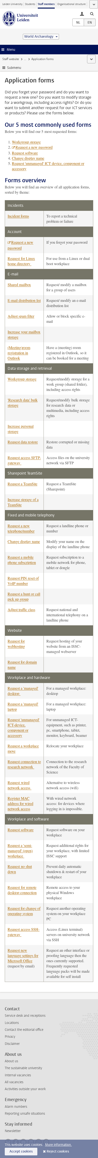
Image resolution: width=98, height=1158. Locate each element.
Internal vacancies (18, 1075)
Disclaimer (12, 1044)
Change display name (28, 158)
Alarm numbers (16, 1106)
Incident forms (18, 215)
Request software (25, 152)
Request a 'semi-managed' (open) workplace (20, 850)
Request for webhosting (16, 643)
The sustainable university (23, 1068)
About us (11, 1061)
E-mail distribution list (24, 300)
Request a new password (34, 147)
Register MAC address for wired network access (20, 803)
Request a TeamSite (22, 483)
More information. (58, 1145)
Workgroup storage (26, 141)
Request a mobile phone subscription (22, 560)
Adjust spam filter (21, 316)
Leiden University (12, 4)
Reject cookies (58, 1151)
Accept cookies (21, 1151)
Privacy (10, 1036)
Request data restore (23, 441)
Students (30, 4)
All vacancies (14, 1082)
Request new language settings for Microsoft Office (23, 955)
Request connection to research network (24, 764)
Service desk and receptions (25, 1015)
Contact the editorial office (24, 1029)
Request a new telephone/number (21, 528)
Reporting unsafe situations (25, 1113)
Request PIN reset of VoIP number (23, 581)
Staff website (10, 59)
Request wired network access (19, 785)
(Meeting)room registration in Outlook (19, 352)
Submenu (14, 68)
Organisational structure (71, 4)
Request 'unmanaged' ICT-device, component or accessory (23, 727)
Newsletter (13, 1131)
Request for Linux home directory (21, 261)
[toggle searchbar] (92, 13)
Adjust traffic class (21, 609)
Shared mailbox (19, 284)
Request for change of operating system (24, 911)
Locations (12, 1023)
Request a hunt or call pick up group (24, 596)
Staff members (46, 4)
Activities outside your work (25, 1089)
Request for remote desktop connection (22, 890)
